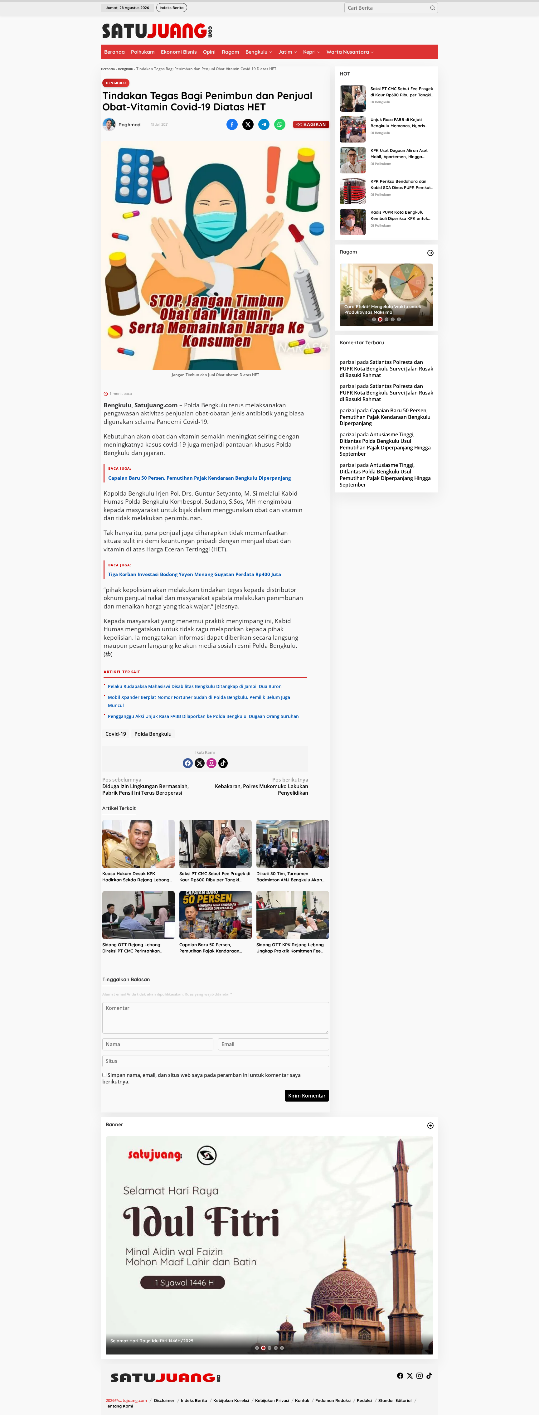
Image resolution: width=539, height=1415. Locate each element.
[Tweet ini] (248, 124)
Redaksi (364, 1400)
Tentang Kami (119, 1405)
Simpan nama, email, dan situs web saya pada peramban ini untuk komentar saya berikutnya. (201, 1078)
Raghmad (129, 125)
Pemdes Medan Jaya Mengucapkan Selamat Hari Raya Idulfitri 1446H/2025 (189, 1341)
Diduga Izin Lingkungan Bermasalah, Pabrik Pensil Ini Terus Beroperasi (145, 786)
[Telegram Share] (264, 124)
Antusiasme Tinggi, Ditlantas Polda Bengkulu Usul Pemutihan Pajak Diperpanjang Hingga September (385, 444)
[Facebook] (188, 763)
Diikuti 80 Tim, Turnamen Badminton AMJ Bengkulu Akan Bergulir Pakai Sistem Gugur (289, 877)
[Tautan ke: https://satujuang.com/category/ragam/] (430, 253)
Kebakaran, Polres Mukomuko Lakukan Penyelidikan (261, 786)
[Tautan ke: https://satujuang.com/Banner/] (430, 1125)
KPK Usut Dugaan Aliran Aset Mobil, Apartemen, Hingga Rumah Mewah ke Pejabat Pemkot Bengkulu (399, 154)
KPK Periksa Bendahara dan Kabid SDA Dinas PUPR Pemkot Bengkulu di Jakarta (401, 185)
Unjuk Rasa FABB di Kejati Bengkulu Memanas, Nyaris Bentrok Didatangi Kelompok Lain (399, 123)
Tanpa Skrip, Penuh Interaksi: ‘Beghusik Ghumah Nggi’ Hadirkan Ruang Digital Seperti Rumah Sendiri (385, 309)
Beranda (108, 68)
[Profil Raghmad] (109, 124)
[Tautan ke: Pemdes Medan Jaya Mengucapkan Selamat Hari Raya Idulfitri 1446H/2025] (269, 1245)
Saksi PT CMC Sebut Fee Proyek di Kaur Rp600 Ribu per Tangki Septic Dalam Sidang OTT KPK (214, 877)
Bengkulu (125, 68)
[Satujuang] (157, 30)
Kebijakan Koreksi (231, 1400)
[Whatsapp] (279, 124)
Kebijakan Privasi (272, 1400)
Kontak (302, 1400)
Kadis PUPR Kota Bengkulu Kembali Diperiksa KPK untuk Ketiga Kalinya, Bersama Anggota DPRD (399, 216)
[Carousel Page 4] (393, 319)
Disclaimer (164, 1400)
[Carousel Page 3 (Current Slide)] (386, 319)
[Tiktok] (223, 763)
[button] (432, 7)
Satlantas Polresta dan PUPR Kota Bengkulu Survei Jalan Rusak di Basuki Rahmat (386, 369)
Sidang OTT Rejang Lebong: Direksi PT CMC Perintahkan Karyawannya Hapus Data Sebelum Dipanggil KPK (132, 948)
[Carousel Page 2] (380, 319)
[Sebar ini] (232, 124)
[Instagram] (211, 763)
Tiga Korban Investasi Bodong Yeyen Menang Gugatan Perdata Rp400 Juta (194, 574)
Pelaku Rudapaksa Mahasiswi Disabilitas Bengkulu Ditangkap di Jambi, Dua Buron (195, 686)
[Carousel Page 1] (374, 319)
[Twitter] (200, 763)
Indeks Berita (194, 1400)
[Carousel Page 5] (399, 319)
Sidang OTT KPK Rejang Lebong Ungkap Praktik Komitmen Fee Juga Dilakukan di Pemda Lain (290, 948)
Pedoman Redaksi (333, 1400)
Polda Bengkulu (153, 733)
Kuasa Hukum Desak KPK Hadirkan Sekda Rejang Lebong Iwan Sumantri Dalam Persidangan (135, 877)
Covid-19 (115, 733)
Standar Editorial (395, 1400)
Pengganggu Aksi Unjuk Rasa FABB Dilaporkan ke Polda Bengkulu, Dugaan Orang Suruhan (203, 716)
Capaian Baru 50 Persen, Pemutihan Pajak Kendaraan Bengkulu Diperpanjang (199, 478)
